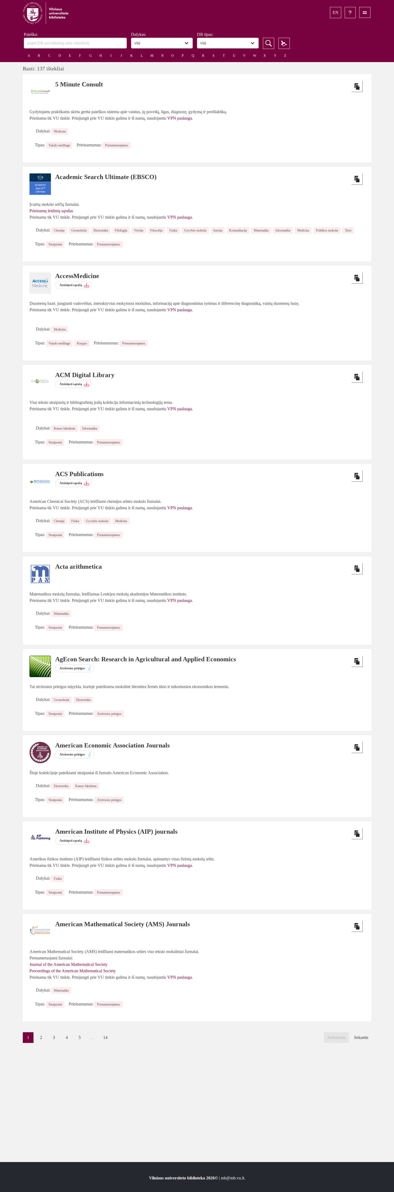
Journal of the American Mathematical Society (68, 964)
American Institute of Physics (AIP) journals (116, 831)
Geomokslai (79, 230)
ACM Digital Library (84, 374)
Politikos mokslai (327, 230)
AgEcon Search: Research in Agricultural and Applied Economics (145, 659)
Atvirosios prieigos (109, 714)
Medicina (60, 131)
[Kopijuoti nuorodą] (357, 86)
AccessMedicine (77, 275)
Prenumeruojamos (116, 145)
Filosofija (156, 230)
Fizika (173, 230)
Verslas (138, 230)
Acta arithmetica (78, 566)
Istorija (217, 230)
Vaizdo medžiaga (59, 145)
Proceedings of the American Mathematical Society (72, 971)
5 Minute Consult (79, 84)
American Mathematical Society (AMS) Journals (122, 924)
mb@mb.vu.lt (232, 1178)
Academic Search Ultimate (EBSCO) (106, 176)
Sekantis (361, 1037)
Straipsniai (55, 244)
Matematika (261, 230)
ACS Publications (79, 473)
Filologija (121, 230)
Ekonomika (101, 230)
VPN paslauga (179, 118)
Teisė (348, 230)
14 (105, 1037)
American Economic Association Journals (112, 745)
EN (336, 12)
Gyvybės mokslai (195, 230)
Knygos (82, 343)
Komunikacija (238, 230)
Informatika (283, 230)
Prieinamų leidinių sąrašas (51, 210)
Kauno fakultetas (64, 428)
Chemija (59, 230)
